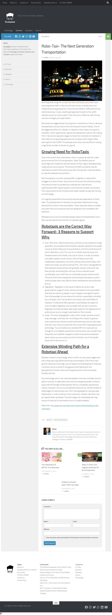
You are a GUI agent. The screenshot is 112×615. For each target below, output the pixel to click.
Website (46, 529)
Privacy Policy (36, 3)
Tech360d (6, 47)
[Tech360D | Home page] (9, 17)
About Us (13, 3)
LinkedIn (70, 439)
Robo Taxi (49, 420)
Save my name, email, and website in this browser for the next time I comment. (72, 538)
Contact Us (24, 3)
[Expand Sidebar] (108, 36)
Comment (47, 507)
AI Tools (8, 64)
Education (28, 30)
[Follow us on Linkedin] (30, 36)
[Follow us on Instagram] (19, 36)
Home (5, 3)
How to (38, 30)
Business (19, 30)
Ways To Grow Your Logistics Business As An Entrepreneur (90, 467)
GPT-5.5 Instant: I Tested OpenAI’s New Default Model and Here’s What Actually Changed (53, 590)
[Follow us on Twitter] (23, 36)
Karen (46, 58)
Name (46, 521)
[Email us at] (33, 36)
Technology (8, 30)
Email (75, 521)
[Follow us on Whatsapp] (26, 36)
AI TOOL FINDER (66, 3)
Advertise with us (50, 3)
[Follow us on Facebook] (16, 36)
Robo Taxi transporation (60, 420)
